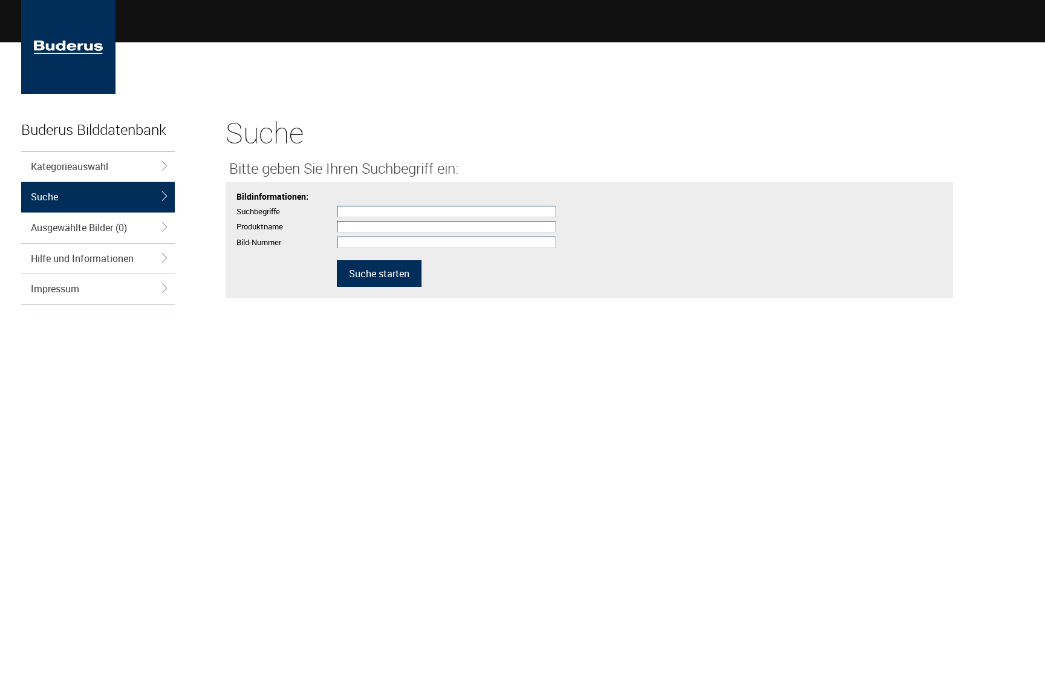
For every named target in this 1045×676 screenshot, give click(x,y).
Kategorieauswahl (69, 166)
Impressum (55, 288)
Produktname (259, 226)
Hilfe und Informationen (82, 258)
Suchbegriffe (258, 211)
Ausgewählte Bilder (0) (79, 227)
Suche (44, 196)
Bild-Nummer (258, 242)
